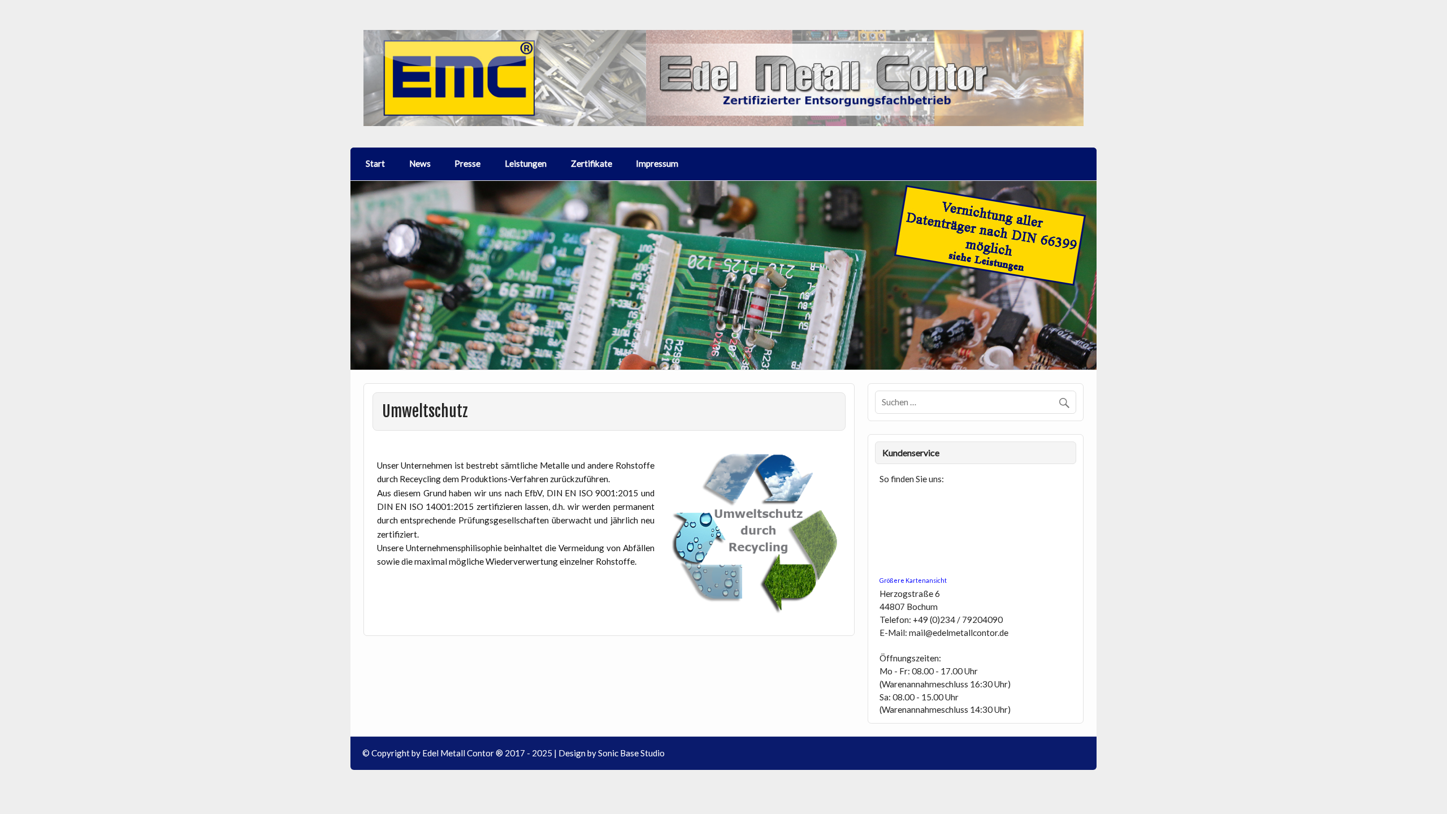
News (420, 163)
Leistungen (526, 163)
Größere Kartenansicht (913, 580)
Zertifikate (591, 163)
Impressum (657, 163)
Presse (467, 163)
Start (375, 163)
